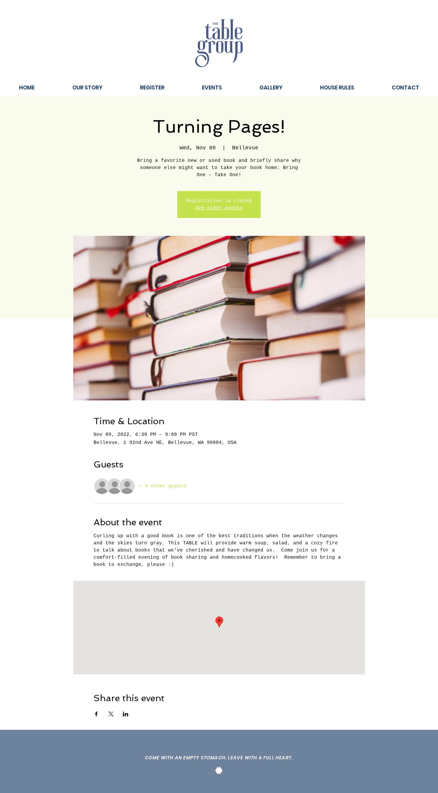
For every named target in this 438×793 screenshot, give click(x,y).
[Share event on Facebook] (96, 714)
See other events (219, 208)
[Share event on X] (111, 714)
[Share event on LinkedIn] (125, 714)
